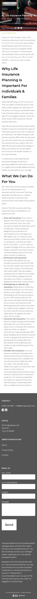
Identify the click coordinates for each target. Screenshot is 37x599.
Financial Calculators (15, 76)
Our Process (23, 19)
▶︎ (35, 15)
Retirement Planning (14, 48)
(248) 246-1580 (8, 406)
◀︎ (3, 15)
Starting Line (9, 38)
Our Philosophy (11, 23)
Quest (5, 86)
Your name (15, 473)
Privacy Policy (7, 450)
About (4, 445)
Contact (5, 455)
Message (14, 502)
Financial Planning (13, 43)
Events (5, 81)
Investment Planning (14, 52)
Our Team (7, 19)
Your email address (18, 483)
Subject (13, 492)
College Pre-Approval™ (15, 62)
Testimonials (9, 28)
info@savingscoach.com (25, 406)
